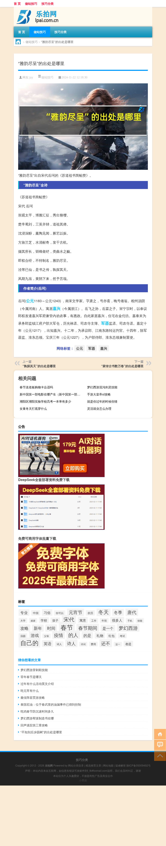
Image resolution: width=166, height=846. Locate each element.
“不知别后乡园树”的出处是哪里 (41, 732)
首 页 (17, 3)
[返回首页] (159, 734)
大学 (23, 620)
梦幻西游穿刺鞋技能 (34, 670)
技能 (139, 620)
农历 (90, 613)
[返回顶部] (159, 755)
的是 (87, 635)
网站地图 (108, 765)
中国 (35, 613)
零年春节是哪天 (31, 677)
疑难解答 (120, 765)
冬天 (103, 612)
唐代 (131, 612)
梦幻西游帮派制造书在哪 (37, 718)
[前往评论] (159, 744)
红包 (112, 635)
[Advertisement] (83, 816)
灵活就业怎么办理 (99, 408)
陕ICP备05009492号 (138, 765)
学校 (44, 620)
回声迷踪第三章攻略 (34, 725)
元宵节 (75, 612)
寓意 (83, 620)
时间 (51, 628)
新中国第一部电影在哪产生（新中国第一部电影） (52, 394)
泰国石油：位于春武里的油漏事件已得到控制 (51, 704)
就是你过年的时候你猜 (102, 401)
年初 (104, 620)
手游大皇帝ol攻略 (99, 394)
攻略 (24, 628)
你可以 (60, 613)
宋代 (69, 619)
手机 (130, 620)
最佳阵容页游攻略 (33, 697)
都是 (128, 643)
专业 (24, 612)
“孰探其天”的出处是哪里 (39, 366)
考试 (122, 636)
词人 (59, 644)
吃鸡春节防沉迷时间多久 (37, 711)
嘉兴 (57, 308)
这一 (117, 644)
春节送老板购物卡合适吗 (36, 387)
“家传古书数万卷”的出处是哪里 (122, 366)
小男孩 (83, 780)
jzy (31, 77)
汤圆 (23, 636)
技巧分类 (48, 3)
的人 (73, 634)
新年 (38, 628)
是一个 (107, 628)
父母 (46, 636)
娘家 (33, 620)
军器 (105, 323)
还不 (105, 643)
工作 (93, 620)
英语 (47, 643)
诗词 (83, 644)
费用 (93, 644)
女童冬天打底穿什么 (33, 408)
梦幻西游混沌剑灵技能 (102, 387)
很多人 (117, 620)
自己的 (29, 642)
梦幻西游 (128, 627)
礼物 (99, 635)
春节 (67, 627)
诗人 (71, 643)
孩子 (55, 620)
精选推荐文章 (93, 765)
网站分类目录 (76, 765)
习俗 (47, 612)
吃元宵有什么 (30, 690)
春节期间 (87, 627)
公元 (30, 300)
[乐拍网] (36, 8)
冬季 (118, 612)
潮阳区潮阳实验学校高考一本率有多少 (45, 401)
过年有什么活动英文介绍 (37, 683)
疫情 (58, 635)
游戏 (35, 635)
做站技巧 (31, 3)
